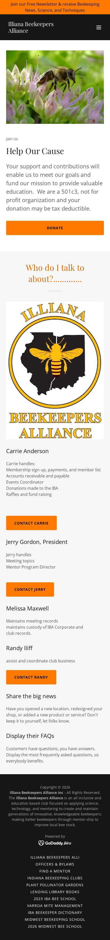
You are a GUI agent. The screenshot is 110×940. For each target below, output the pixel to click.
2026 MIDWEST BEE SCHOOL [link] (55, 926)
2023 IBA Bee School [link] (55, 898)
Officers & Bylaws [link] (55, 864)
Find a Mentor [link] (55, 871)
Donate (55, 227)
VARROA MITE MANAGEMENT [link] (55, 905)
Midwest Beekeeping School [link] (55, 919)
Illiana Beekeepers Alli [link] (55, 857)
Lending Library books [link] (55, 891)
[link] (40, 31)
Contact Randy (31, 677)
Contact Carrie (31, 523)
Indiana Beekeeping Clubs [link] (55, 878)
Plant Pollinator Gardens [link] (55, 884)
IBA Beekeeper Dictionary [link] (55, 912)
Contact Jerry (30, 589)
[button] (99, 27)
